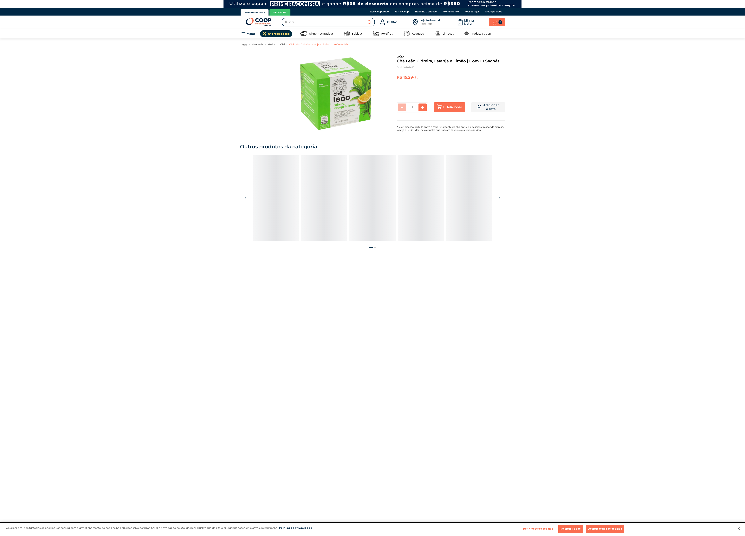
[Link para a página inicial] (244, 44)
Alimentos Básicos (321, 34)
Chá (282, 44)
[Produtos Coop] (466, 33)
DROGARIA (280, 12)
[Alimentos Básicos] (303, 33)
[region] (372, 529)
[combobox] (328, 22)
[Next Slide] (499, 202)
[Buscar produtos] (369, 22)
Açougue (418, 34)
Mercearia (257, 44)
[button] (371, 256)
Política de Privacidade (295, 528)
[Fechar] (739, 528)
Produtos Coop (481, 34)
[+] (422, 107)
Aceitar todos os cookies (605, 529)
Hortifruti (387, 34)
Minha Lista (469, 22)
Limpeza (448, 34)
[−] (402, 107)
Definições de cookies (538, 529)
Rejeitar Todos (570, 529)
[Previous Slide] (245, 202)
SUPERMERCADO (254, 12)
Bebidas (357, 34)
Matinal (272, 44)
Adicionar (454, 107)
